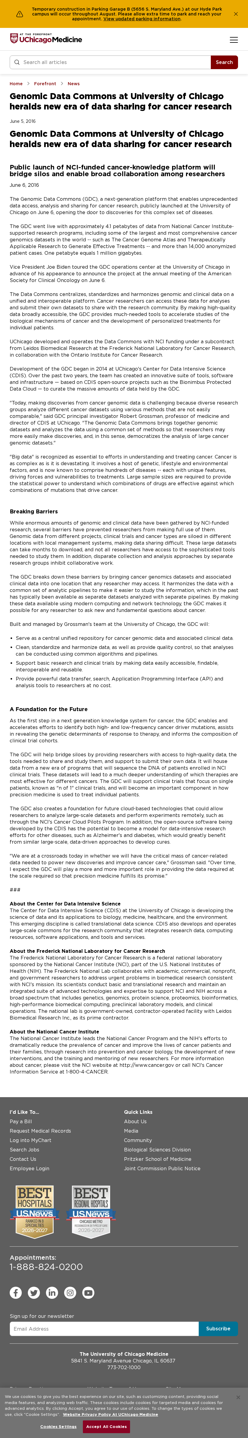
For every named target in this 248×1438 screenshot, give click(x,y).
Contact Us (23, 1159)
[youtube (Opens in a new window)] (88, 1293)
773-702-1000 (124, 1367)
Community (138, 1140)
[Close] (238, 1397)
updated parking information (148, 18)
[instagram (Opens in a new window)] (70, 1293)
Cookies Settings (58, 1426)
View (109, 18)
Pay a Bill (21, 1121)
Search (224, 62)
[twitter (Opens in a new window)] (34, 1293)
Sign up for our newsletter (42, 1316)
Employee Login (29, 1168)
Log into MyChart (30, 1140)
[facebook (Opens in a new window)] (16, 1293)
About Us (135, 1121)
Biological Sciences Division (157, 1150)
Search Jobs (24, 1150)
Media (131, 1131)
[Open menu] (234, 40)
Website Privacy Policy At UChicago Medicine (110, 1414)
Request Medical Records (40, 1131)
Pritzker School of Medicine (157, 1159)
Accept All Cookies (106, 1426)
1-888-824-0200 (46, 1263)
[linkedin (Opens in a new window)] (52, 1293)
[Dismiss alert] (235, 14)
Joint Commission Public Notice (162, 1168)
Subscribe (218, 1329)
